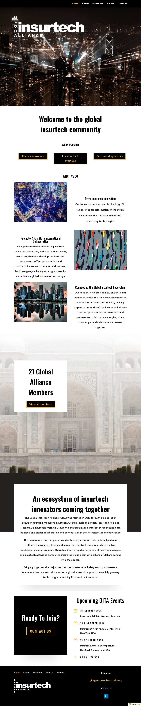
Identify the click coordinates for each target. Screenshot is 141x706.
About (85, 4)
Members (97, 4)
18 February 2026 (91, 610)
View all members (40, 404)
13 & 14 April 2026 (91, 640)
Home (75, 4)
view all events (89, 657)
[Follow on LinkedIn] (106, 696)
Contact (122, 4)
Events (110, 4)
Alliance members (32, 156)
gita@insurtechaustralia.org (106, 680)
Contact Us (40, 631)
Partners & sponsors (110, 156)
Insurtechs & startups (70, 158)
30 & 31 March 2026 (92, 623)
